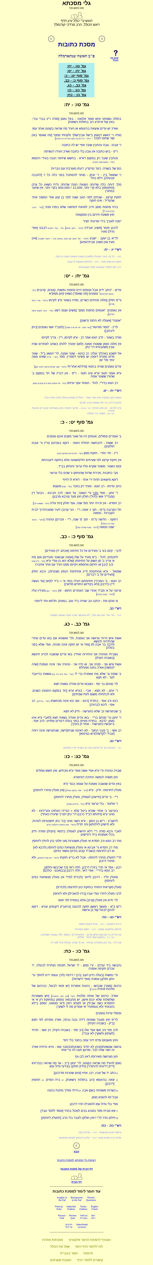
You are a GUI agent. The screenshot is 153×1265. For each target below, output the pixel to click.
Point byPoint (59, 1207)
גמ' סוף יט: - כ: (76, 76)
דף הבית (76, 1182)
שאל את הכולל (60, 1246)
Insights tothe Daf (62, 1198)
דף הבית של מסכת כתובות (77, 1168)
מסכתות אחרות (52, 1239)
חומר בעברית (69, 1253)
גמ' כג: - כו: (76, 90)
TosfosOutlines (83, 1207)
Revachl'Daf (62, 1216)
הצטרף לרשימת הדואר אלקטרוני (89, 1239)
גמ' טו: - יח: (76, 66)
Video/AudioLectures (82, 1225)
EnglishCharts (94, 1207)
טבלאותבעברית (84, 1216)
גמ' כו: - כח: (76, 95)
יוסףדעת (93, 1216)
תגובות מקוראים (60, 1260)
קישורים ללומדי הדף (90, 1260)
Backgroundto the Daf (76, 1198)
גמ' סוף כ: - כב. (76, 80)
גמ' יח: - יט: (76, 71)
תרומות (88, 1253)
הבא (76, 1151)
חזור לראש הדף (76, 7)
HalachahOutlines (71, 1207)
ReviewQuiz (72, 1216)
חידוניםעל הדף (68, 1225)
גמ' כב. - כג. (76, 85)
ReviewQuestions (91, 1198)
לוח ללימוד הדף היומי (89, 1246)
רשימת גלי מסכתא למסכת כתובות (76, 1160)
